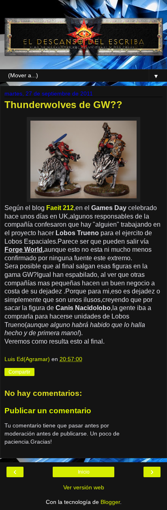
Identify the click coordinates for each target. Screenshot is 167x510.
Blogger (110, 502)
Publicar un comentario (47, 410)
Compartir (19, 372)
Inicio (84, 472)
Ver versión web (83, 487)
